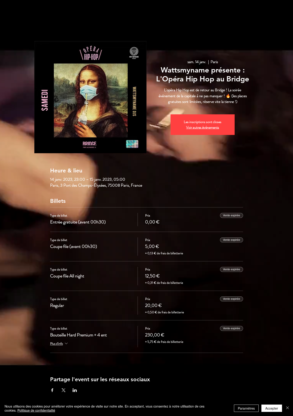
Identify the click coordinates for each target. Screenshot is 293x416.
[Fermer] (287, 408)
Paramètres (246, 408)
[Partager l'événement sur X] (63, 390)
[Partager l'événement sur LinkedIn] (75, 390)
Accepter (271, 408)
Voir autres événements (202, 127)
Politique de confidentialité (36, 410)
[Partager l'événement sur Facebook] (52, 390)
